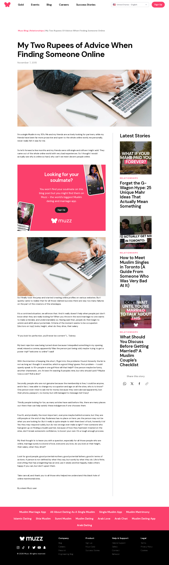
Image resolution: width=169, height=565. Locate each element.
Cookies (144, 550)
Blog (60, 543)
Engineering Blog (65, 554)
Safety (115, 546)
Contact (115, 550)
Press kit (62, 550)
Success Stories (93, 550)
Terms (143, 543)
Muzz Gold (90, 546)
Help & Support (119, 543)
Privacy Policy (146, 546)
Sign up (89, 543)
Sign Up (158, 4)
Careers (61, 546)
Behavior (116, 554)
